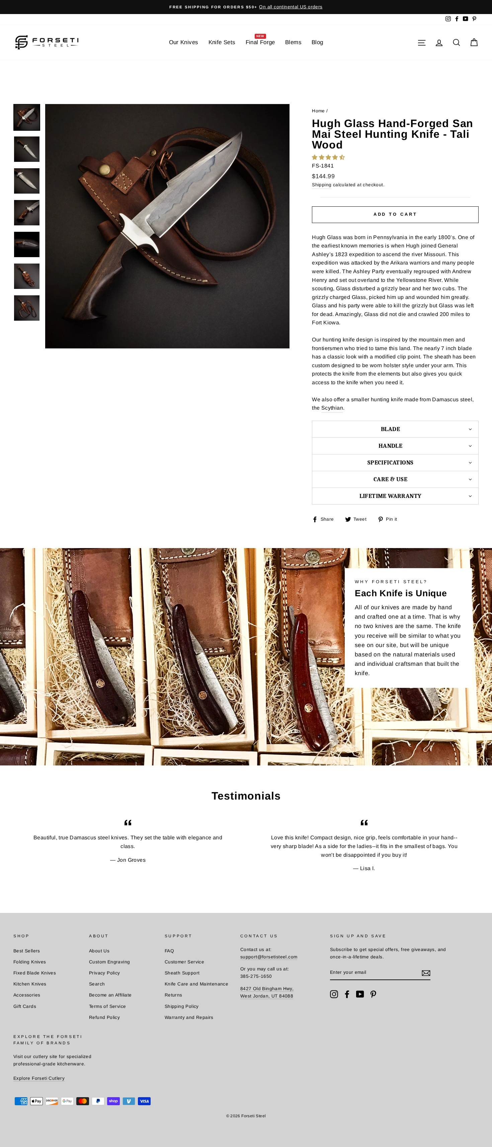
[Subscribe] (426, 972)
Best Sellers (26, 950)
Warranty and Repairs (189, 1017)
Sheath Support (182, 972)
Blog (317, 42)
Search (97, 983)
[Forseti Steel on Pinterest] (373, 994)
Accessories (26, 995)
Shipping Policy (182, 1006)
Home (318, 110)
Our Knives (183, 42)
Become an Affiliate (110, 995)
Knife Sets (222, 42)
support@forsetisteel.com (269, 956)
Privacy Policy (104, 972)
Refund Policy (104, 1017)
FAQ (169, 950)
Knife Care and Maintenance (196, 983)
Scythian (332, 408)
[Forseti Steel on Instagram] (334, 994)
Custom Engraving (109, 961)
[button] (329, 157)
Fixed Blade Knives (34, 972)
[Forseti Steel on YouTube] (360, 994)
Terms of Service (107, 1006)
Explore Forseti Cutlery (39, 1078)
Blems (293, 42)
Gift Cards (24, 1006)
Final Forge (260, 40)
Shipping (321, 184)
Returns (173, 995)
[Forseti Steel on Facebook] (347, 994)
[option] (246, 7)
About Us (99, 950)
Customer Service (184, 961)
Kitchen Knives (30, 983)
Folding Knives (29, 961)
